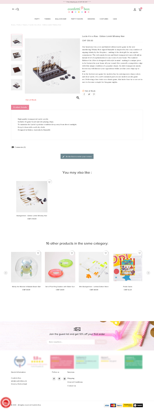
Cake (115, 19)
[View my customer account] (134, 9)
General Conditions (75, 382)
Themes (47, 19)
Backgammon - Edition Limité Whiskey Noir (32, 216)
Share (84, 94)
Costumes (104, 19)
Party (37, 19)
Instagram (65, 379)
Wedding (91, 19)
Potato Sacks (127, 287)
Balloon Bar (60, 19)
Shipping (70, 378)
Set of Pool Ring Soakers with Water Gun (60, 287)
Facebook (54, 379)
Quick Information (18, 372)
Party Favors (77, 19)
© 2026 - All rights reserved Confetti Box (26, 405)
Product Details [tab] (20, 107)
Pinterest (94, 94)
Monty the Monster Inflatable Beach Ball (26, 287)
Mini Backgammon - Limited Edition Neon (94, 287)
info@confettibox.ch (19, 381)
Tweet (89, 94)
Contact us (71, 386)
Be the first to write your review (78, 157)
